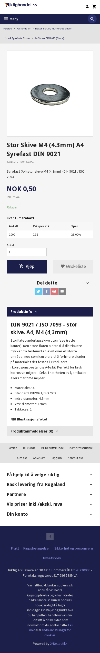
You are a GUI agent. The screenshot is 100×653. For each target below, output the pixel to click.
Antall (11, 245)
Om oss (22, 458)
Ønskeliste (75, 266)
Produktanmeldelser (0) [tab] (32, 431)
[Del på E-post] (62, 291)
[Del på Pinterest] (54, 291)
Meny (13, 18)
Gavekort (39, 458)
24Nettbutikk (58, 643)
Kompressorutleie (81, 448)
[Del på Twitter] (38, 291)
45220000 (83, 570)
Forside (7, 28)
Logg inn (56, 458)
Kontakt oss (75, 458)
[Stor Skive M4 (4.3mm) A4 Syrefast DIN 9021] (50, 93)
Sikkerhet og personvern (73, 548)
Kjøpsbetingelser (36, 548)
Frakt (15, 548)
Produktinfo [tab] (21, 312)
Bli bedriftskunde (52, 448)
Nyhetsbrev (52, 558)
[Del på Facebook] (46, 291)
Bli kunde (29, 448)
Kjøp (30, 266)
